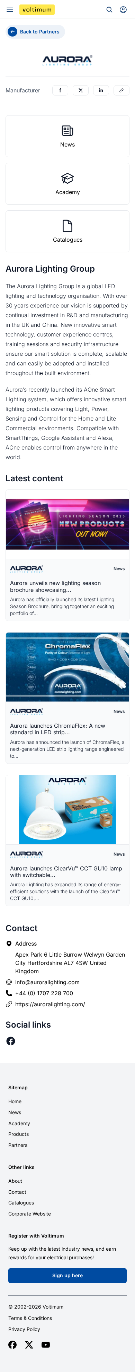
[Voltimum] (37, 9)
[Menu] (10, 10)
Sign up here (67, 1275)
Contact (17, 1192)
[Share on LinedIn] (101, 90)
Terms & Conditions (30, 1318)
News (14, 1112)
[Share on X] (81, 90)
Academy (19, 1123)
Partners (17, 1145)
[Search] (109, 9)
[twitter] (29, 1345)
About (15, 1181)
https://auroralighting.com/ (50, 1004)
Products (18, 1134)
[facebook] (12, 1345)
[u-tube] (46, 1345)
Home (14, 1101)
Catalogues (21, 1202)
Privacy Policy (24, 1329)
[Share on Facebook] (60, 90)
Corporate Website (29, 1214)
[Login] (123, 9)
